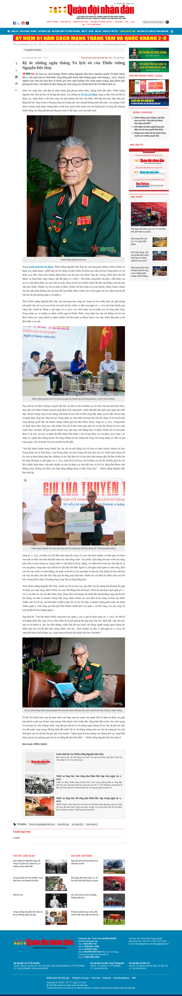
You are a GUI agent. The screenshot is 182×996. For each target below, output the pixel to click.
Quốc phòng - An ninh (28, 31)
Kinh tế (84, 31)
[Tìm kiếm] (167, 22)
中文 (126, 22)
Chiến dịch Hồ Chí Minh (41, 267)
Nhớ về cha (18, 895)
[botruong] (149, 53)
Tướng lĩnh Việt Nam (127, 31)
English (118, 22)
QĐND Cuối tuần (80, 22)
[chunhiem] (149, 66)
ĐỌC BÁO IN (65, 22)
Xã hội (91, 31)
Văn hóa (98, 31)
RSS (134, 978)
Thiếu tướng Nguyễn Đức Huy (42, 824)
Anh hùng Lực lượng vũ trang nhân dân (152, 31)
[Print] (16, 83)
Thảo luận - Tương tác (101, 978)
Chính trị (14, 31)
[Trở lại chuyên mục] (16, 90)
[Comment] (16, 77)
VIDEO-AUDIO (52, 22)
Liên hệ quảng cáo (122, 978)
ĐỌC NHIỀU (137, 197)
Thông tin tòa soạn (80, 978)
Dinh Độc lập (63, 824)
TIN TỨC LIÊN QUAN (24, 855)
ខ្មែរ (83, 24)
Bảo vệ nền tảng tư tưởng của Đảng (66, 31)
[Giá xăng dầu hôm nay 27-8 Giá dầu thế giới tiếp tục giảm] (149, 214)
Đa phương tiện (44, 31)
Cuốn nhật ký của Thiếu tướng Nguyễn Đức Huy (80, 754)
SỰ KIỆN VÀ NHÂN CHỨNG (101, 22)
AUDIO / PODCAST (142, 112)
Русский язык (94, 24)
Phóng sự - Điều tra (110, 31)
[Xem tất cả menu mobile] (172, 31)
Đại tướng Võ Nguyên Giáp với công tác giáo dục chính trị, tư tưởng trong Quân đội (26, 864)
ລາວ (132, 22)
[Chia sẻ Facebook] (16, 63)
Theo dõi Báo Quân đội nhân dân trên (96, 58)
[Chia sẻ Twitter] (16, 70)
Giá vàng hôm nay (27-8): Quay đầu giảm (139, 241)
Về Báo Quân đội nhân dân (57, 978)
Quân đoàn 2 (91, 824)
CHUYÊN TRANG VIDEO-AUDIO (146, 75)
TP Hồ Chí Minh (89, 94)
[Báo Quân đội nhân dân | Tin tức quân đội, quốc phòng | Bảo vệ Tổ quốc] (91, 11)
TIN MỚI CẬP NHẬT (81, 855)
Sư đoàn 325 (77, 824)
